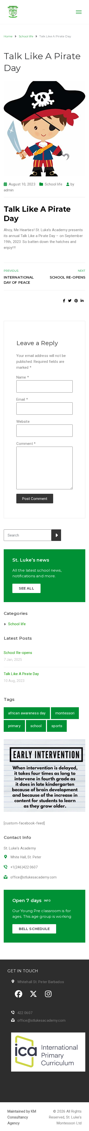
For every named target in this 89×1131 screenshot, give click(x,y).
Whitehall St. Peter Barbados (40, 982)
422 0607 (24, 1013)
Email (22, 399)
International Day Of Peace (19, 280)
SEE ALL (26, 588)
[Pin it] (76, 301)
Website (23, 421)
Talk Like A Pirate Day (21, 674)
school (36, 726)
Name (22, 377)
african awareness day (26, 713)
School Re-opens (67, 277)
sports (56, 726)
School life (53, 184)
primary (14, 726)
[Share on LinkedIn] (82, 301)
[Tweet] (69, 301)
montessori (64, 713)
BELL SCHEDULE (34, 929)
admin (9, 190)
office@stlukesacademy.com (41, 1020)
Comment (26, 443)
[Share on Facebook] (64, 301)
